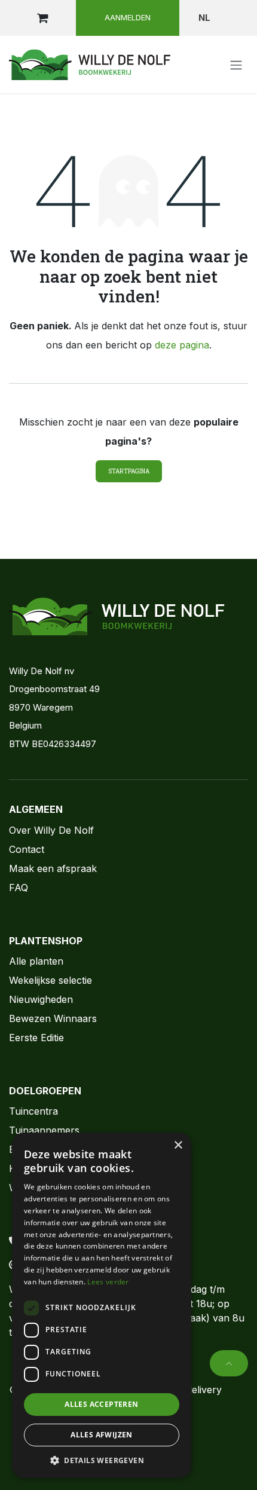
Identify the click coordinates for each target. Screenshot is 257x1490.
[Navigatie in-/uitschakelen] (236, 64)
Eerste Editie (36, 1038)
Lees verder (107, 1282)
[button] (229, 1363)
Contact (26, 849)
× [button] (177, 1145)
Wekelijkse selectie (50, 980)
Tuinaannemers (44, 1130)
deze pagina (182, 345)
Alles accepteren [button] (101, 1404)
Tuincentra (33, 1111)
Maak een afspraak (53, 868)
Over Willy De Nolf (51, 830)
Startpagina (128, 471)
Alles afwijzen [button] (102, 1435)
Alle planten (36, 961)
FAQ (18, 888)
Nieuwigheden (41, 999)
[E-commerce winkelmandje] (42, 18)
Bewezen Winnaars (53, 1018)
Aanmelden (128, 17)
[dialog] (101, 1305)
